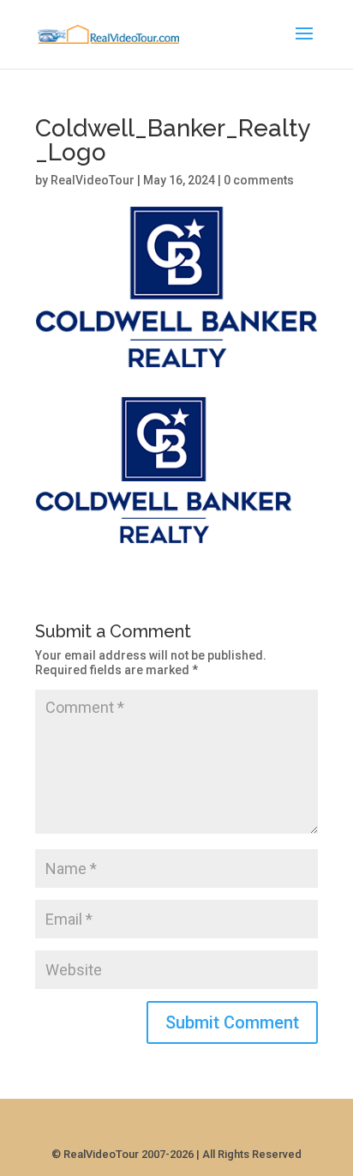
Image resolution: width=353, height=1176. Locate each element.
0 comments (259, 180)
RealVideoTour (93, 180)
